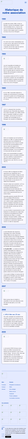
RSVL (10, 387)
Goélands (11, 393)
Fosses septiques (13, 396)
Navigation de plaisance (14, 384)
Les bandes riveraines (14, 398)
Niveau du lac (12, 391)
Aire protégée (12, 389)
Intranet (3, 389)
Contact (3, 387)
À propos (4, 384)
